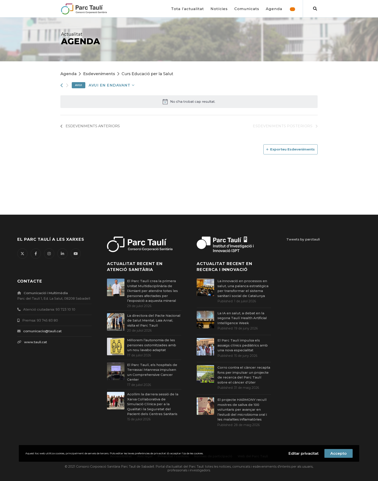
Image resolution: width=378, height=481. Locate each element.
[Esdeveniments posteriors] (67, 85)
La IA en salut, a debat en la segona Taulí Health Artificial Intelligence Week (242, 318)
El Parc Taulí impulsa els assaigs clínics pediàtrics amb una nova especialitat (242, 345)
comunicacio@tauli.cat (42, 331)
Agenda (68, 73)
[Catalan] (292, 9)
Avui (78, 85)
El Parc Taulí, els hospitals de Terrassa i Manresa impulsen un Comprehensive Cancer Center (152, 372)
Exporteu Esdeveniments (292, 149)
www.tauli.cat (35, 342)
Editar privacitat (303, 453)
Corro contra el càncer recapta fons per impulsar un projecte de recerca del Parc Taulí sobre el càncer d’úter (243, 374)
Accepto (338, 453)
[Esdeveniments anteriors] (61, 85)
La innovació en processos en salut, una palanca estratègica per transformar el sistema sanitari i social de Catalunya (242, 288)
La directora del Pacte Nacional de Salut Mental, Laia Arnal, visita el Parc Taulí (153, 320)
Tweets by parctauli (303, 239)
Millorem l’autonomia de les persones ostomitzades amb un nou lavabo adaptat (151, 345)
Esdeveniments (99, 73)
